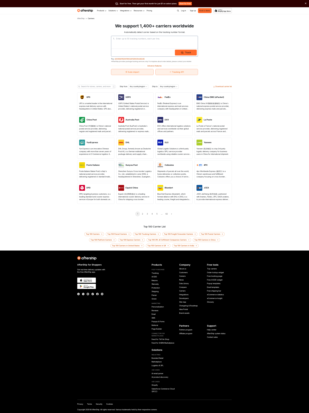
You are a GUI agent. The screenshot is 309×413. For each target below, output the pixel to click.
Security (99, 404)
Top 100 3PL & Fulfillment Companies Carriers (167, 240)
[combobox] (138, 87)
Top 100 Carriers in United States (126, 246)
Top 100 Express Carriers (130, 240)
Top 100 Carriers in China (205, 240)
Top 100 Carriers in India (184, 246)
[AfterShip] (85, 10)
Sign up (193, 11)
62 (166, 214)
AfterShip (81, 18)
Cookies (109, 404)
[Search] (178, 10)
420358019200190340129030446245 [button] (130, 59)
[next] (171, 214)
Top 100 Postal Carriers (210, 234)
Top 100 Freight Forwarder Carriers (178, 234)
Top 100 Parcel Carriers (117, 234)
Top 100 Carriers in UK (156, 246)
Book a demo (204, 11)
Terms (89, 404)
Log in (183, 11)
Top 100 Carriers (93, 234)
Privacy (80, 404)
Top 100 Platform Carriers (101, 240)
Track (188, 52)
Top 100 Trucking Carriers (145, 234)
